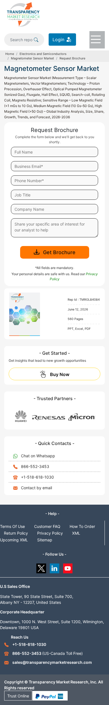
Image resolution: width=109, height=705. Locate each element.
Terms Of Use (12, 526)
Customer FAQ (47, 526)
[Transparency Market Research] (23, 14)
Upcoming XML (14, 539)
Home (9, 54)
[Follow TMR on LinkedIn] (55, 567)
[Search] (36, 39)
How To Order (82, 526)
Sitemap (44, 539)
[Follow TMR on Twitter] (41, 567)
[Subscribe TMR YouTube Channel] (68, 567)
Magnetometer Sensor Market (32, 58)
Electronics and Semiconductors (43, 54)
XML (76, 533)
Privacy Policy (50, 533)
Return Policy (16, 533)
